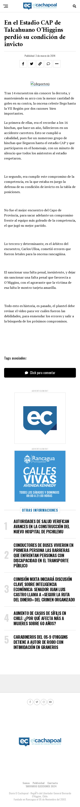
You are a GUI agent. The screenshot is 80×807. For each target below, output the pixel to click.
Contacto (52, 783)
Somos (26, 783)
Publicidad (39, 783)
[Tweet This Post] (31, 63)
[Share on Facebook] (23, 63)
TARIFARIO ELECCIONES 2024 (41, 786)
